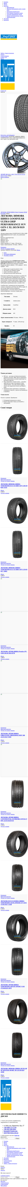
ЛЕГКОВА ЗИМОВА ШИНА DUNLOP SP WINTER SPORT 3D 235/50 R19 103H (14, 1070)
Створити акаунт (5, 1175)
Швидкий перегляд (6, 479)
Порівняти (6, 1162)
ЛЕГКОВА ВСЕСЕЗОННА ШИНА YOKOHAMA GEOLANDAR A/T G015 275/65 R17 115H (14, 902)
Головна (3, 136)
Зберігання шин (11, 17)
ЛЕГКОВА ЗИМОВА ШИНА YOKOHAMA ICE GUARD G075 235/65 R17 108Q (14, 569)
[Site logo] (9, 51)
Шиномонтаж (10, 7)
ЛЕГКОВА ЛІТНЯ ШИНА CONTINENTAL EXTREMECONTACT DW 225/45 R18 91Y (14, 819)
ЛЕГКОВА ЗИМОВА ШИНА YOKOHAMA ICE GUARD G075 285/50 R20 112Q (14, 485)
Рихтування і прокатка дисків (15, 13)
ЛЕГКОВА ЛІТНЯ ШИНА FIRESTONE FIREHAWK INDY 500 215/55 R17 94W (13, 735)
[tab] (15, 252)
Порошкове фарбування (13, 11)
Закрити (3, 1167)
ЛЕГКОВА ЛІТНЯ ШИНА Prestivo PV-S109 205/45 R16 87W (14, 652)
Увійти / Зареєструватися (10, 1163)
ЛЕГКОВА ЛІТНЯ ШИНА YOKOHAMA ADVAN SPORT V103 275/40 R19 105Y (13, 986)
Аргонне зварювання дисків (14, 14)
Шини (7, 136)
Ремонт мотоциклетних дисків (15, 16)
